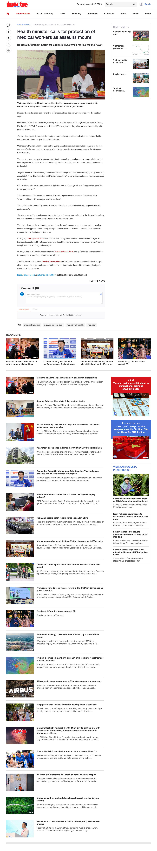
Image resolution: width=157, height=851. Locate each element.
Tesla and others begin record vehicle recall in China (62, 518)
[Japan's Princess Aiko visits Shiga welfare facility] (20, 408)
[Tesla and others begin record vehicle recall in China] (20, 525)
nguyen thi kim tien (53, 325)
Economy (76, 13)
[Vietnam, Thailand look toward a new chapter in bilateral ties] (22, 348)
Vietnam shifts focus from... (120, 61)
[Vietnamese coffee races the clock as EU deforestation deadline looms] (131, 485)
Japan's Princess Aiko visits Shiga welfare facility (61, 401)
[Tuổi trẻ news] (17, 4)
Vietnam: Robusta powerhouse (125, 468)
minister (92, 325)
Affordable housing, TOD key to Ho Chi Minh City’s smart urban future (68, 636)
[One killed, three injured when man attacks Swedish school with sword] (20, 572)
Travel (62, 13)
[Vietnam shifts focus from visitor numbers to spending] (141, 64)
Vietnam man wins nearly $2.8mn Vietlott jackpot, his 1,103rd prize (97, 363)
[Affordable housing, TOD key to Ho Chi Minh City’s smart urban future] (20, 642)
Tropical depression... (119, 89)
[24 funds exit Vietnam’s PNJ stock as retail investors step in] (20, 782)
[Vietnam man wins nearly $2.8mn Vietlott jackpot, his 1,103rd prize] (97, 348)
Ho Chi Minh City (45, 13)
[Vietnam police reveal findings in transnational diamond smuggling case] (131, 404)
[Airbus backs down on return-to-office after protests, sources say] (20, 688)
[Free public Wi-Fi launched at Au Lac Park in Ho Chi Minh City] (20, 759)
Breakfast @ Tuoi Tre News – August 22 (131, 363)
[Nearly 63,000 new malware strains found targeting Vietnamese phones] (20, 829)
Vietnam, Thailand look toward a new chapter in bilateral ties (21, 363)
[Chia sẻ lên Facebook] (8, 31)
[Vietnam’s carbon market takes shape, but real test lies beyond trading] (20, 805)
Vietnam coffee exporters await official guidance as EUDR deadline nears (130, 552)
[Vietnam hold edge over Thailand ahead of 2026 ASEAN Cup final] (141, 36)
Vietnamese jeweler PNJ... (119, 47)
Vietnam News (23, 13)
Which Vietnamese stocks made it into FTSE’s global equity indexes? (66, 496)
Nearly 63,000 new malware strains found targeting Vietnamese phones (68, 822)
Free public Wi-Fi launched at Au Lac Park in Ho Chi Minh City (67, 751)
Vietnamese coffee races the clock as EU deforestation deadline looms (130, 500)
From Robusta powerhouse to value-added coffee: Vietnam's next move (130, 516)
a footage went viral (35, 238)
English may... (119, 74)
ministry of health (75, 325)
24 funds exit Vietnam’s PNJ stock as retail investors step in (66, 775)
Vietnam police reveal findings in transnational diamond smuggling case (131, 386)
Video (135, 13)
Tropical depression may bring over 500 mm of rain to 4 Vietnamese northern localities (70, 659)
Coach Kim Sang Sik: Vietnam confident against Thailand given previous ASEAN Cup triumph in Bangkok (59, 363)
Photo (148, 13)
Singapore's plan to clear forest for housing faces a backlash (67, 705)
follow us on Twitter (46, 275)
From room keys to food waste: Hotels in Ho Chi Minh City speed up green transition (70, 589)
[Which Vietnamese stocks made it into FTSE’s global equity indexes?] (20, 502)
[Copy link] (8, 25)
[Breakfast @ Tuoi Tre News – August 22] (134, 348)
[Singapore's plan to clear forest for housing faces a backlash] (20, 712)
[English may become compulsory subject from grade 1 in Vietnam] (141, 78)
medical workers (32, 325)
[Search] (133, 4)
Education (93, 13)
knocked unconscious (51, 261)
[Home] (7, 13)
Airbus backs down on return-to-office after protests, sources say (69, 681)
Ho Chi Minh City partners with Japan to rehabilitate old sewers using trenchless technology (68, 425)
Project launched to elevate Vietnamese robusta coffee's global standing (130, 534)
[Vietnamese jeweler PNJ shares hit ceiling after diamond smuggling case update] (141, 50)
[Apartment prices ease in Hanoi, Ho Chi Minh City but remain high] (20, 455)
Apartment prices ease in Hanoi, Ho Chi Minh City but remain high (69, 448)
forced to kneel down (64, 252)
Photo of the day (131, 423)
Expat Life (109, 13)
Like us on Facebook (26, 275)
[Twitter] (8, 38)
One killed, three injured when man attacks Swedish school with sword (68, 566)
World (123, 13)
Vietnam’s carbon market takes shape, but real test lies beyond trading (68, 799)
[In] (8, 50)
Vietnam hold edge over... (122, 33)
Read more (13, 335)
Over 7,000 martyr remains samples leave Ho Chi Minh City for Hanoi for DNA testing (131, 429)
